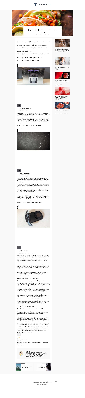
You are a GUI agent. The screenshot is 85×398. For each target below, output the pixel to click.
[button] (33, 337)
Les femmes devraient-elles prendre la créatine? (40, 367)
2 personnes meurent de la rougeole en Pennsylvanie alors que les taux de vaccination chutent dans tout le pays (62, 112)
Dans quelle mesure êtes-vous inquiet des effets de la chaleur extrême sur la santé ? (62, 67)
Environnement (34, 8)
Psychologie (51, 8)
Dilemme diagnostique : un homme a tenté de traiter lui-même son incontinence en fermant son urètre (61, 97)
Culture (40, 8)
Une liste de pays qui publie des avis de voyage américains (26, 367)
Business (45, 8)
